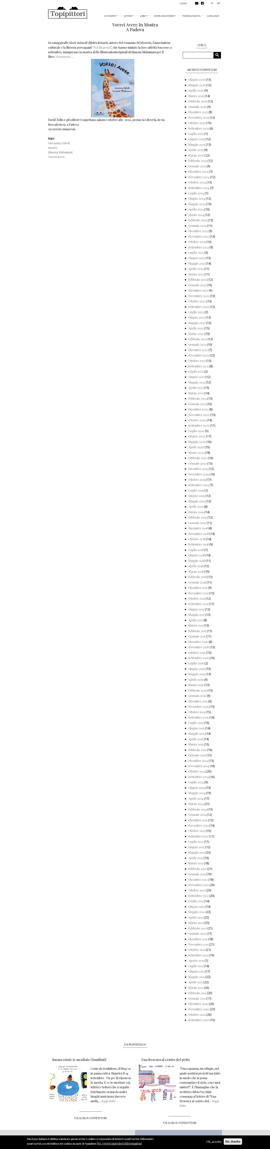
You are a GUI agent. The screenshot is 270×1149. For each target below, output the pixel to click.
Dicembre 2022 (198, 290)
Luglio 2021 (196, 371)
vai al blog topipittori (90, 1118)
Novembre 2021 (198, 355)
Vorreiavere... (63, 57)
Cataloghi (213, 16)
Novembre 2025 (198, 117)
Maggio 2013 (196, 852)
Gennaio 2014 (197, 815)
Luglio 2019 (196, 490)
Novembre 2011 (198, 944)
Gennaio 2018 (197, 582)
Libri (142, 16)
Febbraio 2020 (197, 458)
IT (212, 3)
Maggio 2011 (196, 977)
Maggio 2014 (196, 793)
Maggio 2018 (196, 561)
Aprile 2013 (195, 858)
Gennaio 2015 (197, 755)
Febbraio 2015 (197, 750)
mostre (53, 148)
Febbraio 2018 (197, 577)
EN (218, 3)
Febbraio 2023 (197, 279)
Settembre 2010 (198, 1020)
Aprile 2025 (195, 150)
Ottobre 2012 (196, 890)
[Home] (67, 13)
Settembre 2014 (198, 777)
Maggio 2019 (196, 501)
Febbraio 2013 (197, 869)
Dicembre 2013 (198, 820)
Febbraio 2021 (197, 398)
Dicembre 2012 (198, 879)
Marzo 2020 (196, 452)
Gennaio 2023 (197, 285)
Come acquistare (164, 16)
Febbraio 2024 (197, 220)
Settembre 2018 (198, 544)
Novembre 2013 (198, 825)
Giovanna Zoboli (59, 143)
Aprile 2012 (195, 917)
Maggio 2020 (197, 442)
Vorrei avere (56, 157)
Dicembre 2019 (198, 469)
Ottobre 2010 (197, 1015)
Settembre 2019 (198, 485)
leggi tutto (109, 1101)
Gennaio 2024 (197, 226)
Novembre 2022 (198, 296)
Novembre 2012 (198, 885)
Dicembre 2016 (198, 642)
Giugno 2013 (196, 847)
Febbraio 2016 (197, 690)
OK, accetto (214, 1141)
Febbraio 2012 (197, 928)
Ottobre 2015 (196, 712)
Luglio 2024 (196, 193)
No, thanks (232, 1141)
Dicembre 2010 (198, 1004)
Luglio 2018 (196, 550)
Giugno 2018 (196, 555)
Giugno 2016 (196, 669)
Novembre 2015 (198, 706)
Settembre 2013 (198, 836)
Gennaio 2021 (197, 404)
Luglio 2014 (196, 782)
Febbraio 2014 (197, 809)
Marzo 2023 (196, 274)
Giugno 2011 (196, 971)
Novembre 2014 (198, 766)
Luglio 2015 (195, 723)
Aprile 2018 (195, 566)
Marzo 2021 (196, 393)
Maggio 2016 (196, 674)
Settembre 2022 (198, 307)
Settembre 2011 (198, 955)
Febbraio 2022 (197, 339)
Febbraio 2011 (197, 993)
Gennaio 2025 (197, 166)
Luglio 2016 (196, 663)
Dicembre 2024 (198, 171)
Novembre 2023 (198, 236)
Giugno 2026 (196, 79)
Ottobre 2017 (196, 598)
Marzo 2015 (195, 744)
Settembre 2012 (198, 896)
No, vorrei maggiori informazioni (119, 1143)
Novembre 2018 (198, 534)
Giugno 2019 (196, 496)
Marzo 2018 (196, 571)
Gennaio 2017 (197, 636)
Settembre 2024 (198, 188)
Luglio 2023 (196, 252)
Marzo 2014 (196, 804)
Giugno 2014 (196, 788)
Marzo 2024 (196, 215)
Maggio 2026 (197, 85)
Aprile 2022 (196, 328)
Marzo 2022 (196, 334)
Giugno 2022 (196, 317)
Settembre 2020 (198, 425)
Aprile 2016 (195, 679)
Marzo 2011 (195, 988)
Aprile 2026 (196, 90)
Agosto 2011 (196, 960)
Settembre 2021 (198, 366)
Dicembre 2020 (198, 409)
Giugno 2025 (196, 139)
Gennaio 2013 (197, 874)
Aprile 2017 (195, 620)
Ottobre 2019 (197, 479)
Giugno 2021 (196, 377)
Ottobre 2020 (197, 420)
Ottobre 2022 (197, 301)
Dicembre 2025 (198, 112)
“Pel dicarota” (101, 47)
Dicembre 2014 (198, 761)
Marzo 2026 (196, 96)
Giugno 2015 (196, 728)
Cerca (218, 55)
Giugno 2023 (196, 258)
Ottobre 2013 (196, 831)
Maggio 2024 (197, 204)
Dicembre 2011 (197, 939)
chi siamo (109, 16)
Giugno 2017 (196, 609)
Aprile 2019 (195, 506)
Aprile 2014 (195, 798)
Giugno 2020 (196, 436)
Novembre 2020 (199, 415)
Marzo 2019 (196, 512)
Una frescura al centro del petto (165, 1059)
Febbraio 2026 (197, 101)
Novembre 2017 (198, 593)
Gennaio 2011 (197, 998)
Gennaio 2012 (197, 933)
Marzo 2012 (196, 923)
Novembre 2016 (198, 647)
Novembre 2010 (198, 1009)
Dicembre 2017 (197, 588)
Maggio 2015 (196, 733)
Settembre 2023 (198, 247)
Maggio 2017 (196, 615)
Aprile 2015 (195, 739)
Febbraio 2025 (197, 161)
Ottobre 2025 (197, 123)
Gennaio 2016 (197, 696)
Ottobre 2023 (197, 242)
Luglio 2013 (195, 841)
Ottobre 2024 (197, 182)
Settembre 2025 (198, 128)
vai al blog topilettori (179, 1123)
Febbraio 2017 (197, 631)
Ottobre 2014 (197, 771)
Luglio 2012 (196, 901)
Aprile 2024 (196, 209)
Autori (128, 16)
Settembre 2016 (198, 658)
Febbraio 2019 (197, 517)
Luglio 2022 (196, 312)
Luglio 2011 (195, 966)
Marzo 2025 (196, 155)
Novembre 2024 (198, 177)
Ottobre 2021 (196, 361)
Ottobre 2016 (197, 653)
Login (183, 3)
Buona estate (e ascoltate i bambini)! (79, 1059)
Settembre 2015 (198, 717)
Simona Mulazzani (60, 152)
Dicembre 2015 (198, 701)
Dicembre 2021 (198, 350)
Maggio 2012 (196, 912)
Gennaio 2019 (197, 523)
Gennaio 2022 (197, 344)
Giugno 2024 (196, 198)
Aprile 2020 (196, 447)
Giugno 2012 (196, 906)
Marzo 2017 (195, 625)
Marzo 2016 (196, 685)
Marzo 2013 (195, 863)
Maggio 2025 (196, 144)
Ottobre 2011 (196, 950)
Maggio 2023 (196, 263)
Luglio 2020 (196, 431)
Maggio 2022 (196, 323)
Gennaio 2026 (197, 107)
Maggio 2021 (196, 382)
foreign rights (191, 16)
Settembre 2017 (198, 604)
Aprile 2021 (195, 388)
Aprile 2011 (195, 982)
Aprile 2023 (195, 269)
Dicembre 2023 (198, 231)
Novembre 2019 (198, 474)
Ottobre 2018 (196, 539)
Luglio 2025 (196, 134)
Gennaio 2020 (197, 463)
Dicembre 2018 (198, 528)
